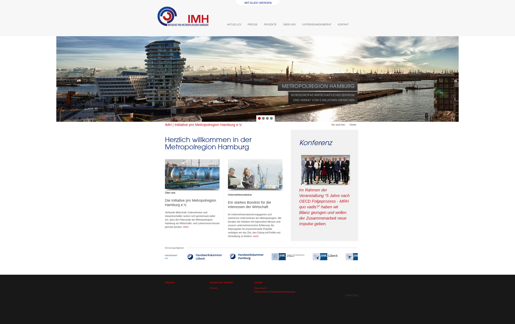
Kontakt (343, 24)
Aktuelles (234, 24)
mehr (186, 227)
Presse (253, 24)
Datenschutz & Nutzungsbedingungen (275, 291)
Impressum (260, 288)
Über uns (289, 24)
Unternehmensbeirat (316, 24)
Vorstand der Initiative (221, 282)
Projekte (270, 24)
